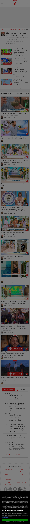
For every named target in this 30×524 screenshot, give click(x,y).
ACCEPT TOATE (15, 519)
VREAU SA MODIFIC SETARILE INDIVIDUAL (15, 521)
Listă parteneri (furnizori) (5, 517)
